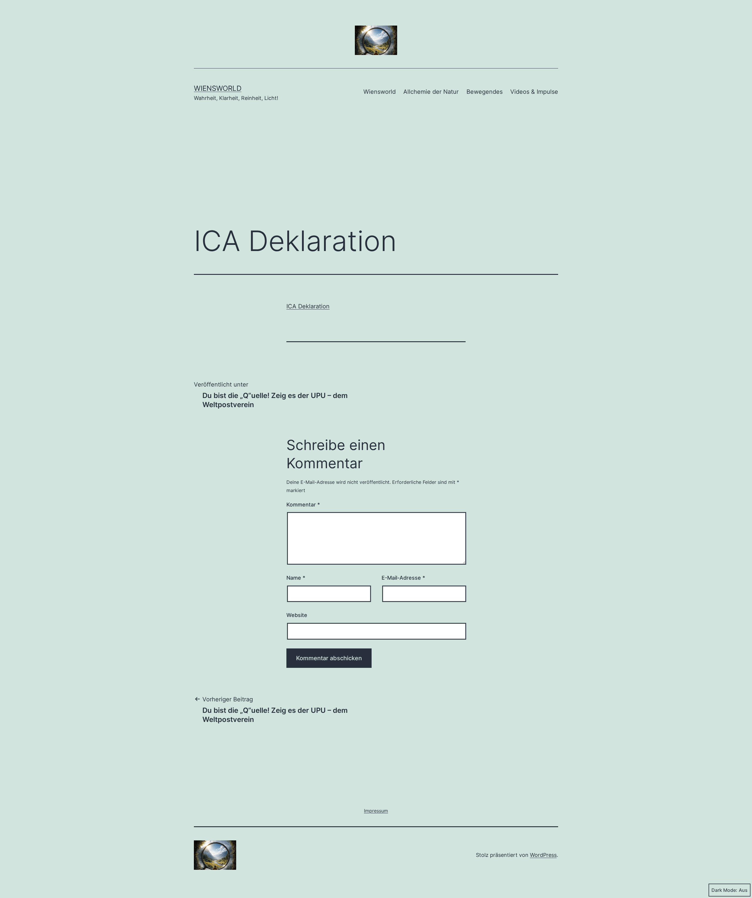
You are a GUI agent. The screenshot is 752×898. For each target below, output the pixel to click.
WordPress (543, 855)
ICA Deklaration (308, 306)
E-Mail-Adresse (403, 578)
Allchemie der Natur (431, 91)
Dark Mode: (724, 890)
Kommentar (303, 504)
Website (296, 615)
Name (295, 578)
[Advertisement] (376, 172)
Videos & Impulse (534, 91)
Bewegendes (484, 91)
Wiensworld (217, 88)
